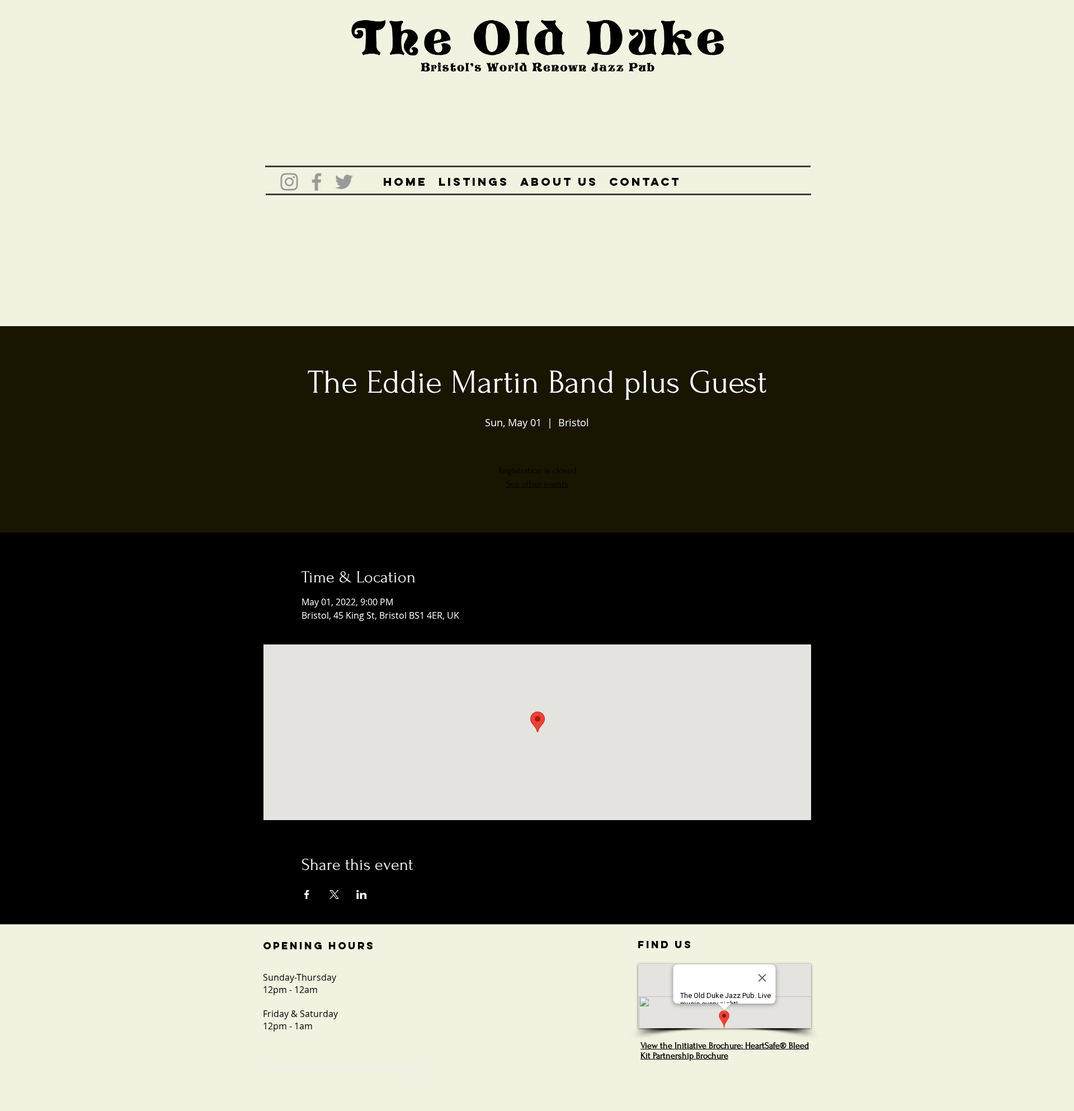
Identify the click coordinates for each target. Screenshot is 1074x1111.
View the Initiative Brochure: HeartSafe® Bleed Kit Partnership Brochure (724, 1051)
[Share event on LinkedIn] (361, 894)
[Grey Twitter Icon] (344, 182)
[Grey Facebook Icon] (316, 182)
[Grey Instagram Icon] (289, 182)
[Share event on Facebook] (307, 894)
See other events (537, 484)
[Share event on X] (334, 894)
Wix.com (414, 1069)
